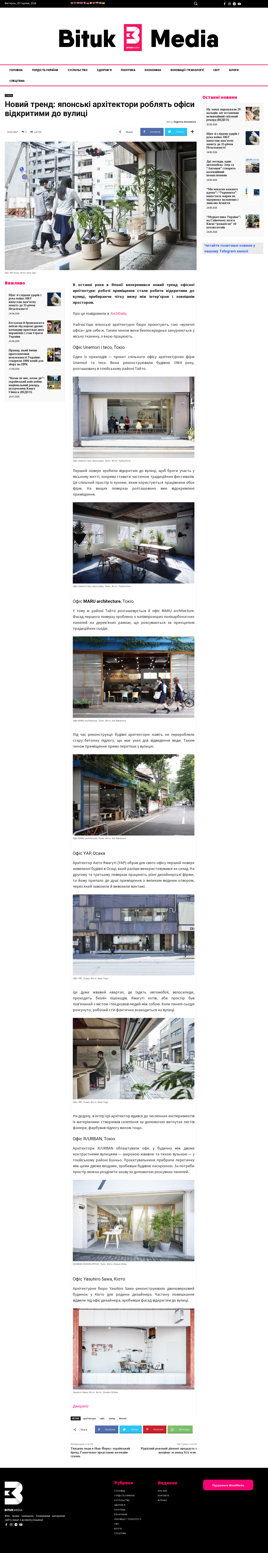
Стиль (8, 95)
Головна (119, 1490)
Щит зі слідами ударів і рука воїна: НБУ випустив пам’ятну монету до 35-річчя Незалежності (25, 301)
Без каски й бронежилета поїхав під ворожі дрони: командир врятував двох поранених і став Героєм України (26, 329)
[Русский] (97, 3)
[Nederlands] (78, 3)
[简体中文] (75, 3)
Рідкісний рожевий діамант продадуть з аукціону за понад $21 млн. (169, 1450)
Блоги (118, 1528)
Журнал (162, 1500)
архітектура (89, 1418)
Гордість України (124, 1495)
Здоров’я (119, 1505)
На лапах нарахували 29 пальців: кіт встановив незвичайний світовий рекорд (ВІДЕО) (223, 114)
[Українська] (103, 3)
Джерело (80, 1405)
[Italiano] (90, 3)
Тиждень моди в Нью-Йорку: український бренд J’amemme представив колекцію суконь (100, 1452)
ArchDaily (118, 313)
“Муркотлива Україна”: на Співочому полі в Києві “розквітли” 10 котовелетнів (223, 222)
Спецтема (120, 1533)
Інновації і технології (127, 1519)
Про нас (163, 1490)
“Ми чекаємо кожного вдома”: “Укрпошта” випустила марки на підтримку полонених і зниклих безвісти (222, 196)
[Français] (84, 3)
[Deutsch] (87, 3)
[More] (192, 132)
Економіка (120, 1514)
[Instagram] (229, 3)
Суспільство (122, 1500)
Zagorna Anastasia (184, 121)
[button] (195, 3)
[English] (81, 3)
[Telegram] (234, 3)
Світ (116, 1524)
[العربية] (72, 3)
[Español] (100, 3)
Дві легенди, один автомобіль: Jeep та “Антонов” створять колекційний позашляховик (221, 168)
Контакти (163, 1495)
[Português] (94, 3)
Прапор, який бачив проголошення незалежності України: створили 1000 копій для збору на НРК (26, 357)
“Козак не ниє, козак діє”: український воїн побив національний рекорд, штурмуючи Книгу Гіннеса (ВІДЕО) (27, 384)
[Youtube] (239, 3)
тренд (111, 1418)
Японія (122, 1418)
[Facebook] (224, 3)
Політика (119, 1509)
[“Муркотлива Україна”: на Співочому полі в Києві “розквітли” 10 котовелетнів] (252, 221)
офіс (102, 1418)
